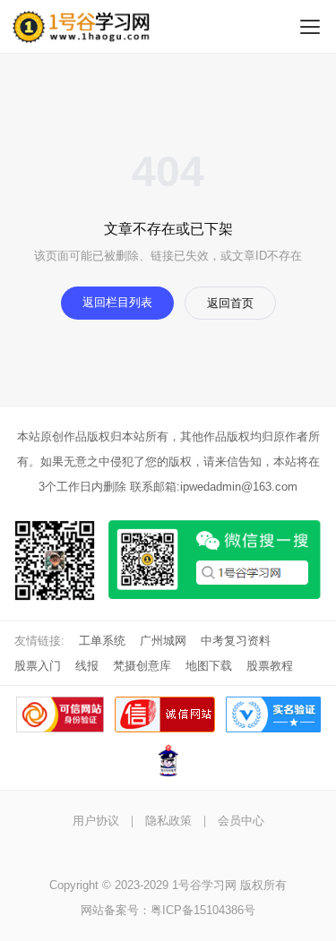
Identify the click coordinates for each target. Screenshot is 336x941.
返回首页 (230, 303)
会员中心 (241, 820)
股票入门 (37, 665)
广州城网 (163, 640)
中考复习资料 (236, 640)
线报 (87, 665)
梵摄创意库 (142, 665)
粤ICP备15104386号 (203, 910)
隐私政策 (168, 820)
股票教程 (269, 665)
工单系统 (102, 640)
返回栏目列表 (117, 302)
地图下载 (208, 665)
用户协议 (96, 820)
